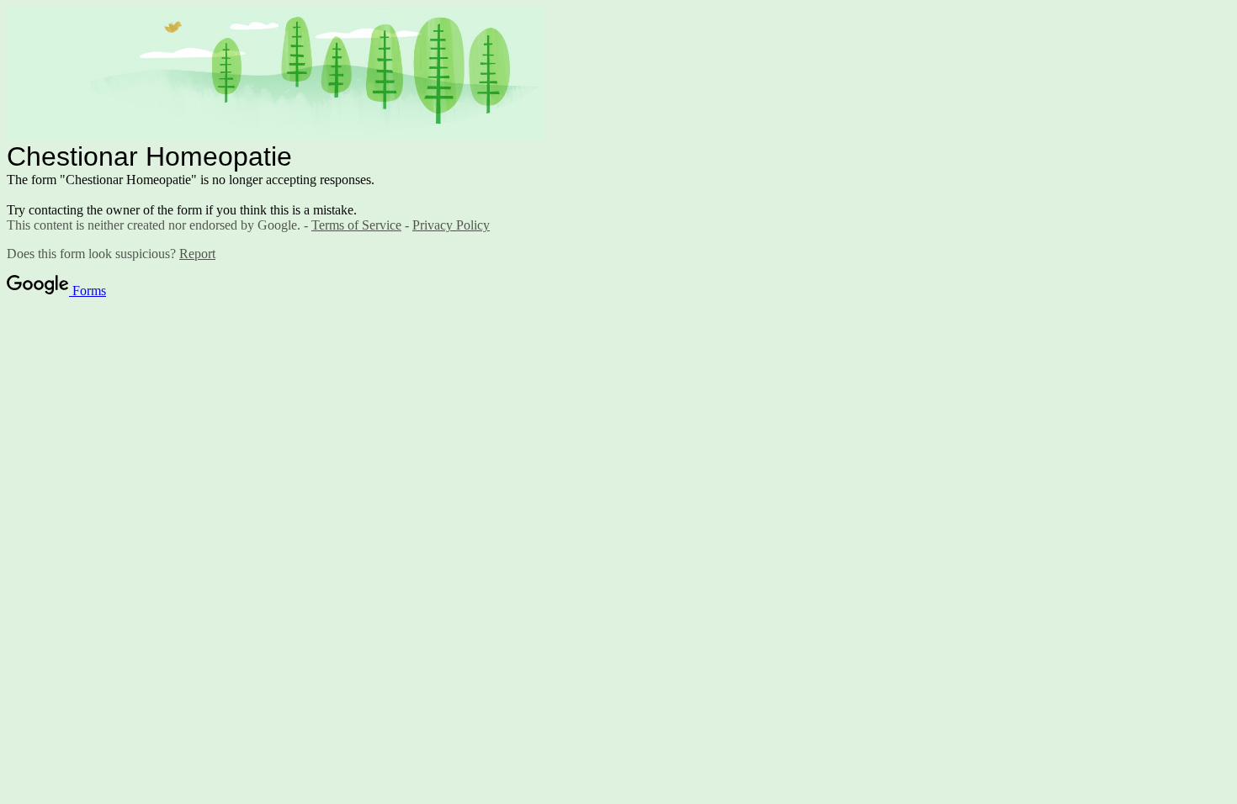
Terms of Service (356, 225)
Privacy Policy (451, 225)
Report (197, 253)
